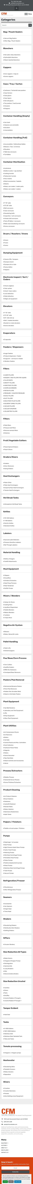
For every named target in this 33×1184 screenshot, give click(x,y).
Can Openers (8, 906)
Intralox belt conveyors (11, 218)
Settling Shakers (9, 930)
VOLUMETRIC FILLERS (10, 411)
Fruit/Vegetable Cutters (14, 440)
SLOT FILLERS (8, 398)
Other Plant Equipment (11, 718)
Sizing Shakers (8, 468)
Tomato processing (12, 1046)
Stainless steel (8, 1033)
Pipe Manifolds (8, 758)
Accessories (7, 903)
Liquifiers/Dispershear (11, 607)
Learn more (17, 1181)
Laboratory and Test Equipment (13, 710)
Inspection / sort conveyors (12, 216)
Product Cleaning (11, 790)
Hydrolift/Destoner (10, 804)
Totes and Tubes (9, 1039)
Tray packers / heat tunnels (12, 103)
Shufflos (6, 995)
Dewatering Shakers (10, 925)
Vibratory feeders (9, 361)
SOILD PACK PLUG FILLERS (12, 401)
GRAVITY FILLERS (9, 383)
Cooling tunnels (9, 173)
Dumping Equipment (13, 253)
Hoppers (6, 269)
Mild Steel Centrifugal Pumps (13, 855)
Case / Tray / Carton (12, 84)
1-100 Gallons (8, 520)
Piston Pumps (8, 860)
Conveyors (8, 196)
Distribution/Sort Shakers (12, 928)
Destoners (7, 801)
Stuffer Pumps (8, 588)
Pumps (6, 836)
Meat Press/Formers (10, 583)
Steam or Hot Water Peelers (12, 694)
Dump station (8, 267)
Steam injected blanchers (12, 60)
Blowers (6, 631)
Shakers (7, 919)
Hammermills (8, 966)
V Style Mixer (8, 617)
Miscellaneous (8, 887)
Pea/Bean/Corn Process (14, 658)
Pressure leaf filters (10, 428)
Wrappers (7, 108)
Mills (5, 971)
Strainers (7, 433)
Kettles (6, 511)
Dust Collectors (8, 745)
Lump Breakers (8, 968)
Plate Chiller (7, 482)
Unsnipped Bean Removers (12, 672)
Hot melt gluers (8, 100)
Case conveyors (9, 210)
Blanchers (8, 48)
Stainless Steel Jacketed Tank (13, 1036)
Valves (6, 763)
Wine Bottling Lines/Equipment (13, 1096)
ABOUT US (4, 1147)
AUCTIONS (4, 1145)
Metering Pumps (9, 852)
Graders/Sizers (10, 457)
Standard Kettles (9, 526)
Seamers (7, 897)
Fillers (6, 369)
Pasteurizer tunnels (10, 176)
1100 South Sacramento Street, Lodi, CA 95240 (17, 5)
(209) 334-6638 (17, 1)
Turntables (7, 154)
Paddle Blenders (9, 610)
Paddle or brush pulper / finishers (14, 828)
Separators (7, 1074)
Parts (5, 993)
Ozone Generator (9, 755)
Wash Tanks (7, 814)
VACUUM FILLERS (9, 406)
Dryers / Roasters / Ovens (15, 234)
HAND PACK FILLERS (10, 385)
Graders (6, 463)
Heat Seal (7, 1014)
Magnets (6, 750)
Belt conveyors (8, 208)
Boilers (6, 737)
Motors (6, 753)
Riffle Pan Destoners (10, 670)
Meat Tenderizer (9, 585)
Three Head (7, 911)
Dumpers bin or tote (10, 264)
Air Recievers (8, 735)
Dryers (6, 240)
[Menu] (26, 14)
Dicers (6, 990)
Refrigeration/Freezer (14, 881)
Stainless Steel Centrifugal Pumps (14, 868)
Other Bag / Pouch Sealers (12, 41)
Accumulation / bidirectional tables (14, 144)
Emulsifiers (7, 578)
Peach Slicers (8, 449)
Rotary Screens (8, 1072)
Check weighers (9, 286)
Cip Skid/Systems (9, 708)
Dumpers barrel (9, 262)
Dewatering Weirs (9, 1066)
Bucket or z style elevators (12, 323)
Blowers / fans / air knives (12, 146)
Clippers (6, 575)
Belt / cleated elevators (11, 320)
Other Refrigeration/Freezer (12, 889)
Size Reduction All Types (14, 952)
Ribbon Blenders (9, 612)
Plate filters (7, 425)
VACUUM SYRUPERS (10, 408)
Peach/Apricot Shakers (11, 447)
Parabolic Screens (9, 1069)
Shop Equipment (9, 715)
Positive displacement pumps (13, 863)
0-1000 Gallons (8, 1028)
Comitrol (6, 987)
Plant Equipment (11, 701)
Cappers (7, 67)
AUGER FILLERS (9, 375)
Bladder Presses (9, 777)
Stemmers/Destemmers (11, 812)
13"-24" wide (8, 205)
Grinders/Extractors (10, 580)
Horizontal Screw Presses (11, 780)
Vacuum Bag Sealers (10, 38)
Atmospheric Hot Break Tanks (13, 504)
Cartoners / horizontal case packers (15, 90)
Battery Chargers (9, 559)
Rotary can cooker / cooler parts (13, 186)
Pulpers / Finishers (12, 822)
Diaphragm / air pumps (11, 842)
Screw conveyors (9, 226)
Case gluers (7, 95)
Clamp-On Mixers (9, 602)
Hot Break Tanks (11, 498)
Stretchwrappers (9, 650)
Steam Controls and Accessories (14, 760)
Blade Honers (8, 958)
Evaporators (9, 333)
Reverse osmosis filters (11, 430)
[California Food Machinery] (16, 1112)
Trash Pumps (8, 870)
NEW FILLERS (4, 1150)
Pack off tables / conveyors (12, 221)
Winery (6, 1082)
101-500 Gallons (9, 518)
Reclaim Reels (8, 806)
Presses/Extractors (12, 771)
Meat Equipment (11, 569)
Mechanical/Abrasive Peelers (13, 686)
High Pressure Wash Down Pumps (14, 847)
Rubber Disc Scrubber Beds (12, 691)
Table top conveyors (10, 152)
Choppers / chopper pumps (12, 1053)
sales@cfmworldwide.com (17, 3)
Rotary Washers (9, 809)
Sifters (6, 938)
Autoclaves (7, 168)
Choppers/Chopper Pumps (12, 961)
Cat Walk (6, 740)
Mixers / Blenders (11, 596)
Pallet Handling (10, 642)
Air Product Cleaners (10, 796)
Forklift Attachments (10, 561)
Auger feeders (8, 353)
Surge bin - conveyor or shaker (13, 358)
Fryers (6, 243)
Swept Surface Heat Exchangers (14, 487)
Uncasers (7, 106)
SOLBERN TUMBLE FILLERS (12, 403)
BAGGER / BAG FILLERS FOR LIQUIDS (15, 377)
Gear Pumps (8, 844)
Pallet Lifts (7, 648)
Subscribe (15, 1172)
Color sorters (8, 288)
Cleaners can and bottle (11, 125)
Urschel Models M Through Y (12, 1000)
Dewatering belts (9, 213)
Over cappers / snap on (11, 74)
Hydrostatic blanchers (11, 57)
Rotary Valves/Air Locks (11, 634)
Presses (6, 1093)
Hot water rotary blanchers (12, 55)
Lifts (5, 713)
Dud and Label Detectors (11, 539)
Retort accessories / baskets (12, 181)
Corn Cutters (8, 664)
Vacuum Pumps (9, 873)
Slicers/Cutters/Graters (11, 974)
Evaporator (7, 339)
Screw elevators (9, 325)
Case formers (8, 93)
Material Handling (11, 552)
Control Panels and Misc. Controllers (15, 742)
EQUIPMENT (4, 1143)
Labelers (7, 533)
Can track (7, 122)
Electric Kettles (8, 523)
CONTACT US (4, 1152)
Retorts (6, 184)
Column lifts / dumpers (11, 259)
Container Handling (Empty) (16, 116)
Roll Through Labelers (10, 545)
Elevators (7, 127)
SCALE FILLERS (9, 396)
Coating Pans (8, 604)
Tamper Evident (10, 1008)
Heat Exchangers (11, 476)
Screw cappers (8, 76)
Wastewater (9, 1060)
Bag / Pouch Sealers (12, 32)
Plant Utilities (9, 726)
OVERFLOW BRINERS (10, 388)
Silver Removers (9, 466)
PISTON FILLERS (9, 390)
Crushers (7, 1088)
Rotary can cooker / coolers (12, 189)
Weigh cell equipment (10, 298)
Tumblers (7, 615)
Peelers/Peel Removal (13, 680)
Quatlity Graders (9, 667)
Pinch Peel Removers (10, 689)
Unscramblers (8, 130)
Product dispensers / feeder (12, 356)
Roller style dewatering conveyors (14, 223)
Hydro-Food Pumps (10, 850)
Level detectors (9, 293)
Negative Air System (13, 625)
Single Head (7, 909)
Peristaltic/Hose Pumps (11, 857)
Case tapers (7, 98)
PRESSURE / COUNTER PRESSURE (14, 393)
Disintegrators (8, 963)
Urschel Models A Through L (12, 998)
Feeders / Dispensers (13, 347)
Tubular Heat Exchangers (11, 490)
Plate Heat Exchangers (11, 485)
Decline (11, 1181)
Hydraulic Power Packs (11, 747)
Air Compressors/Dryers (11, 732)
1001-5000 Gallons (10, 1031)
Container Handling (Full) (15, 138)
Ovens (6, 245)
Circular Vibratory (9, 944)
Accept (5, 1181)
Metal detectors (9, 296)
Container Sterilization (14, 162)
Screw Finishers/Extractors (12, 782)
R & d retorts (8, 178)
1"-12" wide (7, 203)
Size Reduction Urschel (14, 981)
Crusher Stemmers (9, 1091)
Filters (6, 419)
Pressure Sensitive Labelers (12, 542)
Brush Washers (8, 799)
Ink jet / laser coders (10, 291)
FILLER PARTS (8, 380)
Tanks (6, 1022)
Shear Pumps (8, 865)
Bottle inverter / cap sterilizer (13, 171)
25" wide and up (9, 318)
